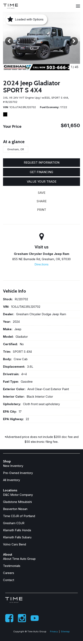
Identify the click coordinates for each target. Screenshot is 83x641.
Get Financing (41, 172)
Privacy (54, 631)
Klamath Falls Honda (17, 530)
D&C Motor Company (18, 495)
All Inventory (11, 480)
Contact (8, 580)
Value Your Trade (41, 181)
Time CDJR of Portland (19, 516)
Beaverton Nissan (15, 509)
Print (41, 210)
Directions (41, 264)
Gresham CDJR (13, 523)
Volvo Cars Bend (14, 544)
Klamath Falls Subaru (17, 537)
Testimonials (11, 566)
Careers (8, 573)
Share (42, 201)
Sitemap (65, 631)
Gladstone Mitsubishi (17, 502)
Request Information (41, 162)
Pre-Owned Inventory (18, 473)
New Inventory (13, 466)
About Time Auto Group (19, 559)
